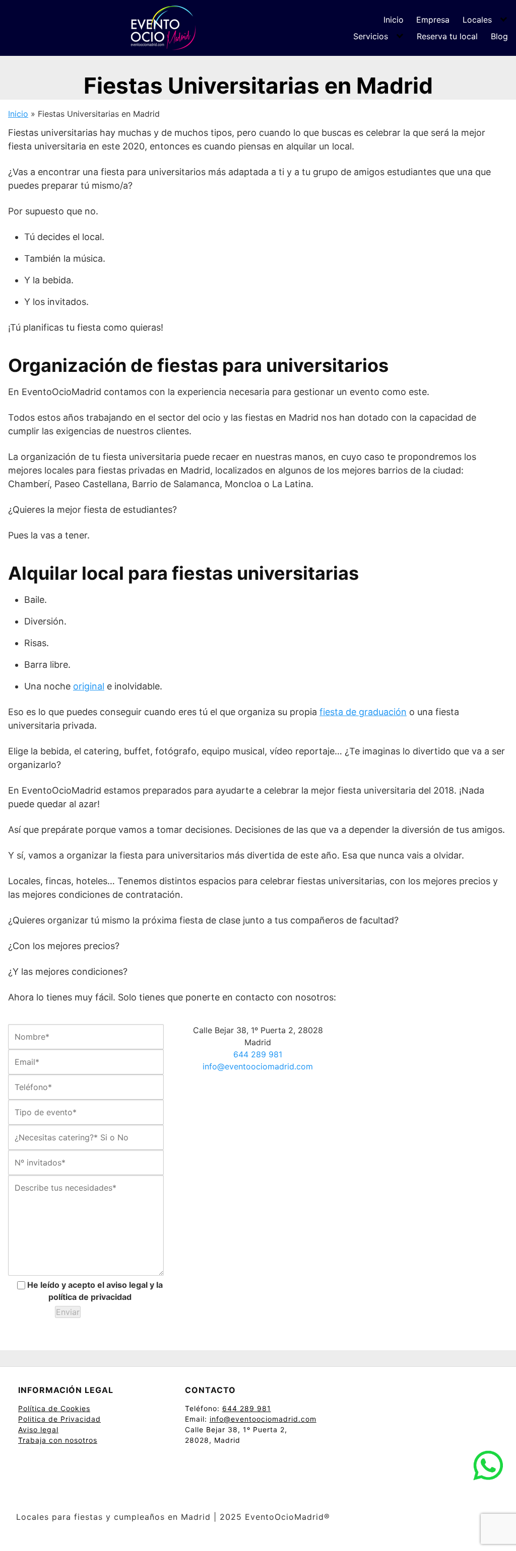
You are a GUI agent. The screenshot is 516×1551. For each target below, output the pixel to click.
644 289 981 (257, 1054)
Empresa (432, 20)
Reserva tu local (447, 36)
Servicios (370, 36)
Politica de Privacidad (59, 1419)
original (88, 686)
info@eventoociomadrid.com (258, 1066)
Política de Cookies (54, 1408)
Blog (499, 36)
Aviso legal (38, 1429)
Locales (477, 20)
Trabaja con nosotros (57, 1440)
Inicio (393, 20)
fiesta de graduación (363, 712)
